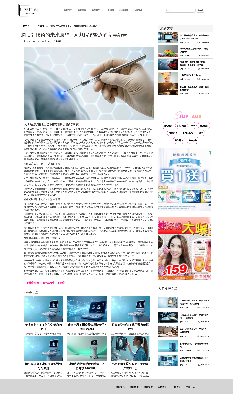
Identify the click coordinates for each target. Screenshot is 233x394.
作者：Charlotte (185, 322)
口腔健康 (110, 10)
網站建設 (168, 126)
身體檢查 (173, 133)
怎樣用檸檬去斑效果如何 (190, 75)
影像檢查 (179, 141)
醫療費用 (204, 126)
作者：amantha (185, 56)
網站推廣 (181, 126)
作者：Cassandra (185, 350)
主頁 (27, 26)
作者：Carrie (184, 336)
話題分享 (138, 10)
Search (200, 10)
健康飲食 (82, 10)
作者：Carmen (185, 79)
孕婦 (201, 133)
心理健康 (124, 10)
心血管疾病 (188, 133)
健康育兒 (68, 10)
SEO (193, 126)
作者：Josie (184, 94)
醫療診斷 (193, 141)
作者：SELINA (184, 42)
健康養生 (96, 10)
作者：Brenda (184, 69)
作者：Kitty (183, 365)
